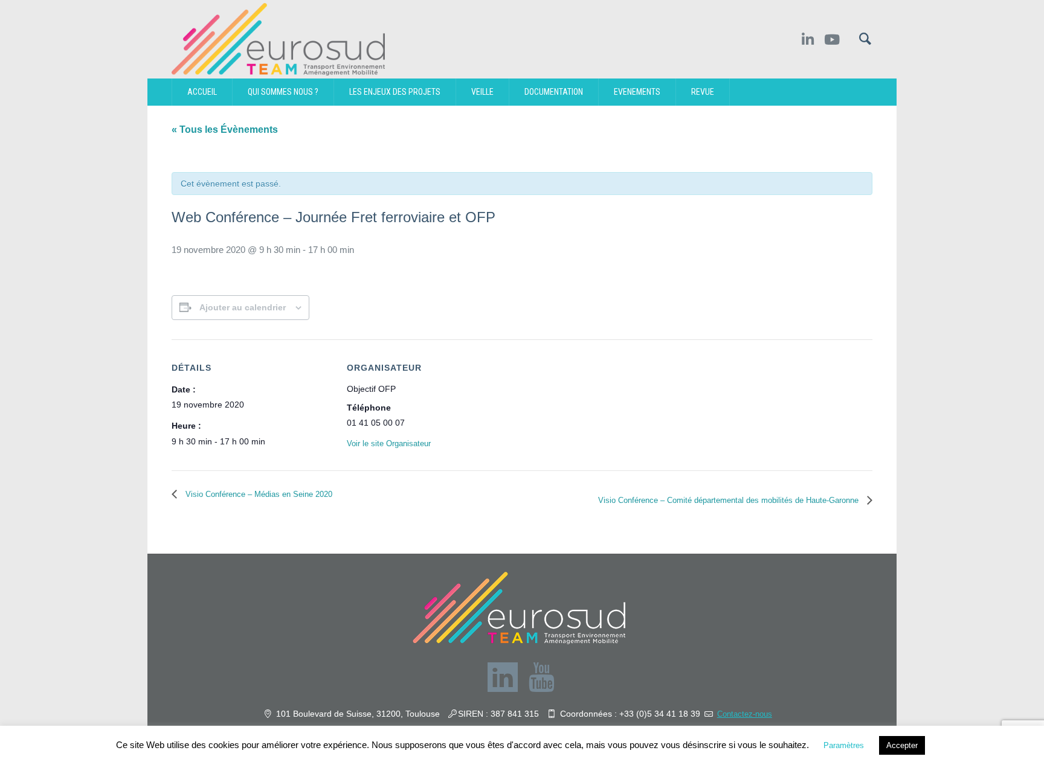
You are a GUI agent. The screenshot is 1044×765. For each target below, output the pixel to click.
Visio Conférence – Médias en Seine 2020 (257, 494)
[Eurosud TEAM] (519, 608)
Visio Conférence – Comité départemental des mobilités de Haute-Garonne (729, 500)
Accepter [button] (902, 745)
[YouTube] (541, 677)
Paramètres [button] (843, 745)
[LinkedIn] (807, 39)
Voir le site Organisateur (389, 443)
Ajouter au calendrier (242, 307)
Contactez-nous (744, 714)
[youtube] (833, 39)
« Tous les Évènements (225, 129)
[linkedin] (503, 677)
